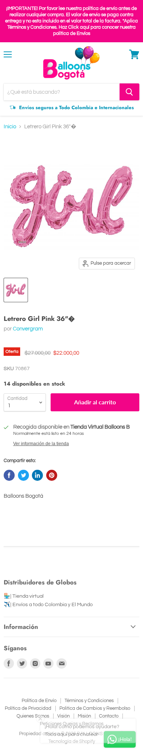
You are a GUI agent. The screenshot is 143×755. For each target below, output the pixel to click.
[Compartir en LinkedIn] (37, 475)
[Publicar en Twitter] (23, 475)
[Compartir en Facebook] (9, 475)
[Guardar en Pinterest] (51, 475)
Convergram (28, 329)
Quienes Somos (32, 716)
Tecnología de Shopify (71, 741)
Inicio (10, 126)
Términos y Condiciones (89, 700)
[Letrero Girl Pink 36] (15, 290)
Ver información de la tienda (41, 443)
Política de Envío (39, 700)
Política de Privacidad (28, 708)
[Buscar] (129, 91)
